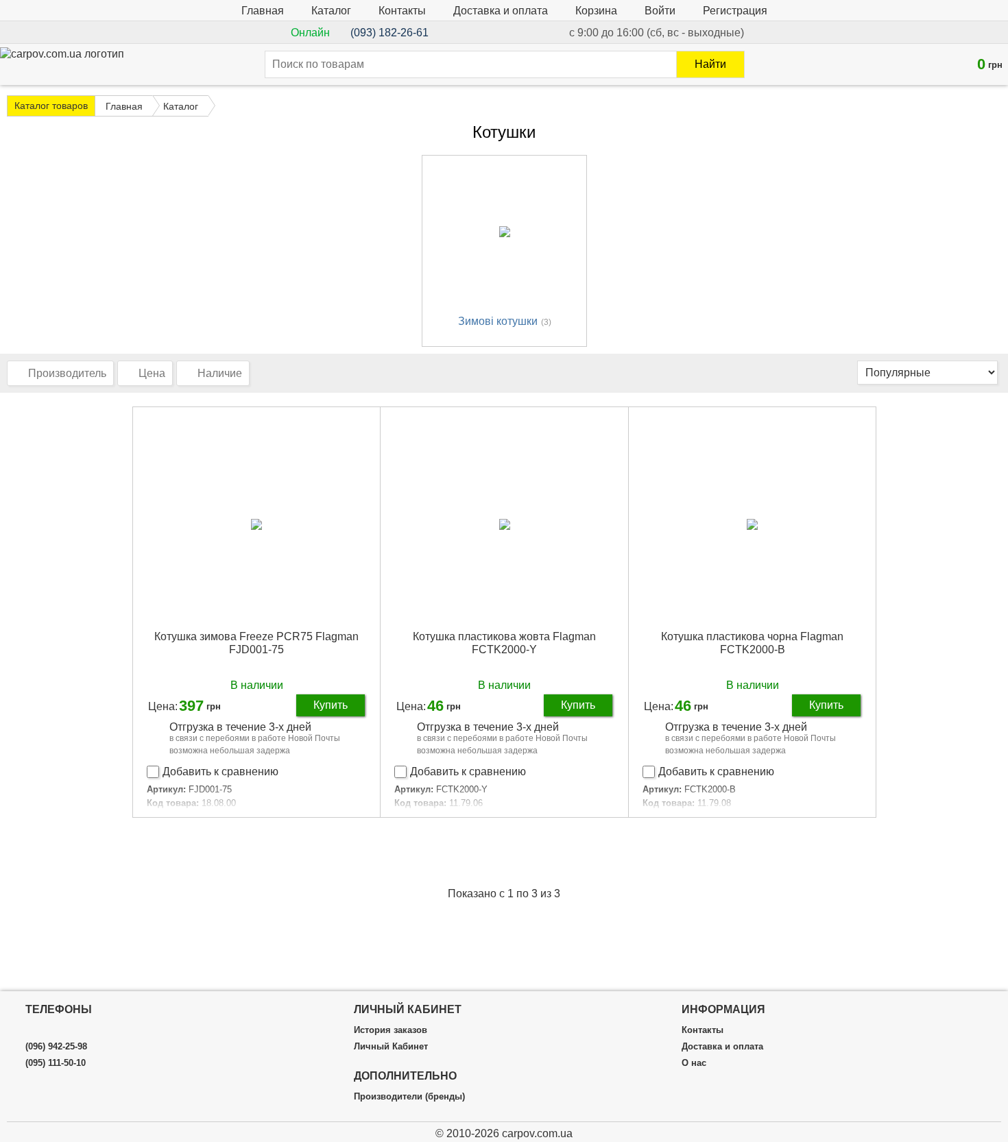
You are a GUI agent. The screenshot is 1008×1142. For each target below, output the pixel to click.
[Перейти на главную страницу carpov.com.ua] (62, 61)
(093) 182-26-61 (389, 32)
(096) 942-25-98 (56, 1047)
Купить (330, 705)
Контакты (402, 10)
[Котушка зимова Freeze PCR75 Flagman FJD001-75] (257, 524)
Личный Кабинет (391, 1047)
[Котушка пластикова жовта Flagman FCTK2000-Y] (504, 524)
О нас (694, 1063)
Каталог (331, 10)
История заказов (390, 1030)
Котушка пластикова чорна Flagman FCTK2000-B (752, 643)
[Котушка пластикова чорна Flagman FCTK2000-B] (753, 524)
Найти (710, 64)
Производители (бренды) (409, 1097)
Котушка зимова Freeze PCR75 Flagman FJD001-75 (256, 643)
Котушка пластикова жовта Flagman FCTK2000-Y (504, 643)
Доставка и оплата (500, 10)
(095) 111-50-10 (55, 1063)
